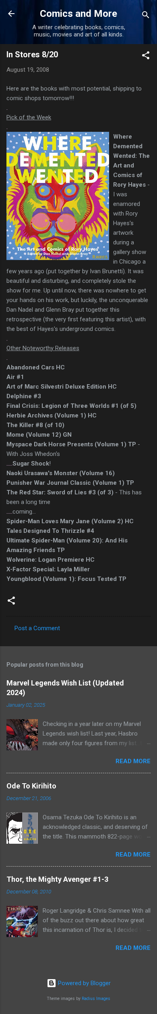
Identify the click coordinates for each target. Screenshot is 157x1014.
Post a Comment (37, 628)
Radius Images (96, 998)
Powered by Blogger (83, 983)
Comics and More (78, 13)
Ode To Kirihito (31, 786)
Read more (133, 761)
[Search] (146, 16)
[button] (146, 56)
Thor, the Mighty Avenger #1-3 (57, 879)
